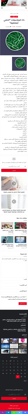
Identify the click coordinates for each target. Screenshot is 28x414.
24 (17, 373)
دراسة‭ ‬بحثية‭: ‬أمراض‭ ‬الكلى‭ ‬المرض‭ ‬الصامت (7, 245)
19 (10, 370)
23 (21, 373)
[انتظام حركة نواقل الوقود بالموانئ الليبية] (5, 351)
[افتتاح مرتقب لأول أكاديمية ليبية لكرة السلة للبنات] (23, 340)
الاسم (25, 279)
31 (17, 376)
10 (17, 367)
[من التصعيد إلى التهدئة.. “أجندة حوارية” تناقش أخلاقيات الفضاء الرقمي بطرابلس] (14, 340)
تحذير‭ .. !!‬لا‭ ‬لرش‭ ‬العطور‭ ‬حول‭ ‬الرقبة (8, 231)
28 (3, 373)
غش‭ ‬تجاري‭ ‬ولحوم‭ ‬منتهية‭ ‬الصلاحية (21, 231)
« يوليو (25, 380)
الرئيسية (15, 13)
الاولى (11, 13)
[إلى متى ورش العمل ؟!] (5, 346)
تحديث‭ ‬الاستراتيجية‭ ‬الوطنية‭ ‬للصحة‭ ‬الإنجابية (21, 245)
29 (25, 376)
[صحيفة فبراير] (14, 3)
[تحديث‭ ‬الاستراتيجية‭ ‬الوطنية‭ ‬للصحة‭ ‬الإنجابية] (21, 239)
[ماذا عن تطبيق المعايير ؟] (14, 346)
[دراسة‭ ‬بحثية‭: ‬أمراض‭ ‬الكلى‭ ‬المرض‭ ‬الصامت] (7, 239)
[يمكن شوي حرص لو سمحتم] (14, 351)
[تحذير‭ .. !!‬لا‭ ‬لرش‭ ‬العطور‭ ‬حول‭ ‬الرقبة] (7, 225)
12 (10, 367)
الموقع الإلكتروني (23, 291)
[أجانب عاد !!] (23, 346)
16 (21, 370)
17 (17, 370)
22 (25, 373)
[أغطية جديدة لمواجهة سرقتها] (23, 351)
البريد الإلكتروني (23, 285)
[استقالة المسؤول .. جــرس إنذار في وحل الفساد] (5, 340)
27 (6, 373)
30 (21, 376)
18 (14, 370)
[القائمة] (2, 8)
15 (25, 370)
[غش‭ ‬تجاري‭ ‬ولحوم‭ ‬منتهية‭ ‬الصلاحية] (21, 225)
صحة (12, 16)
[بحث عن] (26, 8)
